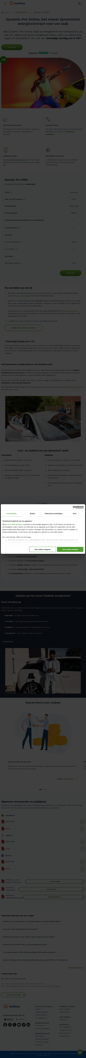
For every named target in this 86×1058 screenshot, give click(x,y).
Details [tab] (32, 513)
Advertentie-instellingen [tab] (53, 513)
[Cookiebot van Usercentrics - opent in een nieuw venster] (74, 507)
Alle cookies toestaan (70, 549)
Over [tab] (74, 513)
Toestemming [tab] (11, 513)
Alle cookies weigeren (43, 549)
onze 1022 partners (14, 524)
